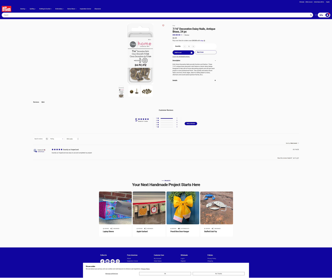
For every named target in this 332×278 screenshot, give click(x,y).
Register (183, 261)
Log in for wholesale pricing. (181, 56)
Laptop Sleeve (108, 231)
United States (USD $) (319, 2)
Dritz (174, 25)
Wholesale (301, 2)
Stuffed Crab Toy (210, 231)
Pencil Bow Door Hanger (179, 231)
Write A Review (191, 123)
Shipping (210, 261)
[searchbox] (39, 138)
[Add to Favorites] (163, 25)
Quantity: (178, 46)
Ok (165, 273)
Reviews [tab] (36, 102)
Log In (183, 258)
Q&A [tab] (43, 102)
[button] (166, 118)
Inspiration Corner (132, 261)
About (129, 258)
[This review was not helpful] (297, 158)
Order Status (158, 261)
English (328, 2)
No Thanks (218, 273)
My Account (157, 258)
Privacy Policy (145, 269)
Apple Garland (142, 231)
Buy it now (200, 52)
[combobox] (157, 15)
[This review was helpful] (293, 158)
